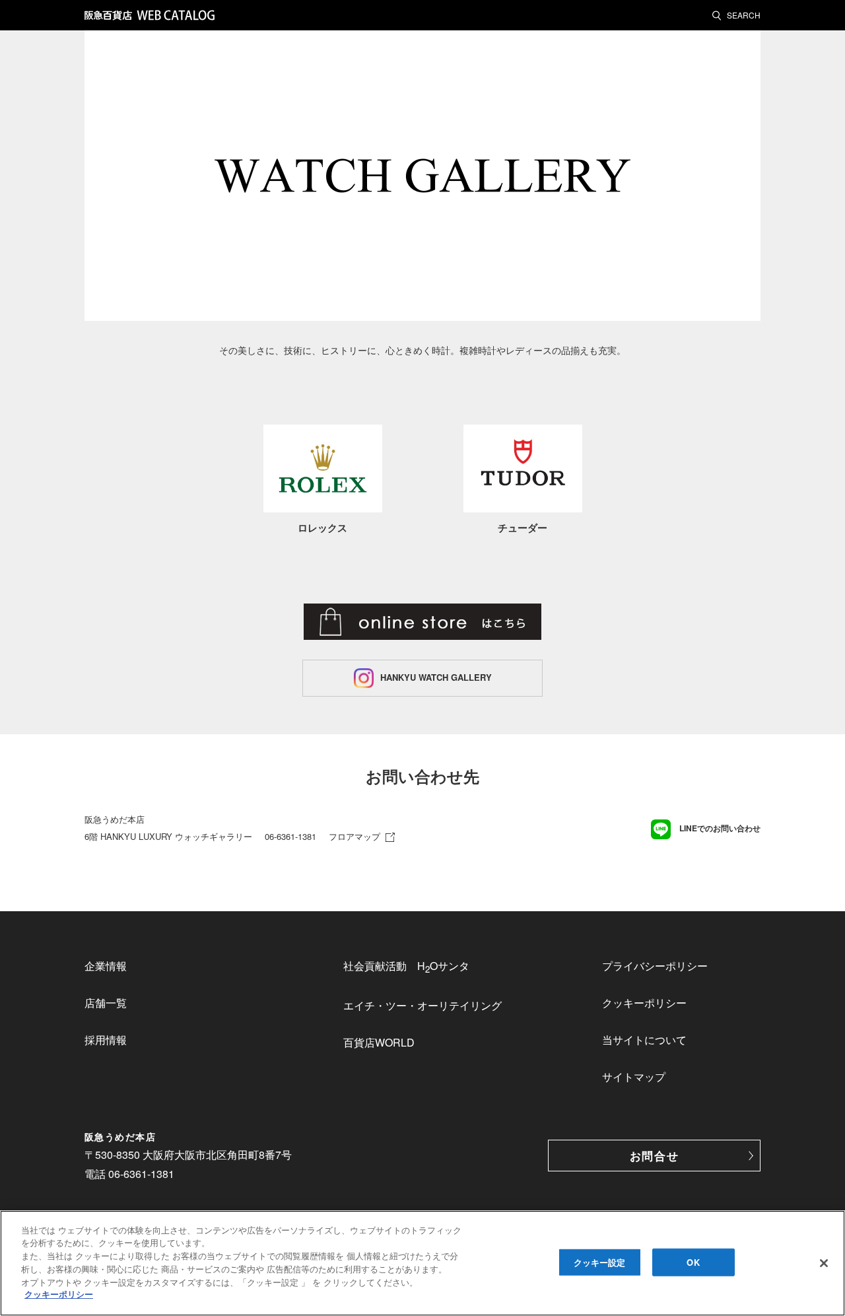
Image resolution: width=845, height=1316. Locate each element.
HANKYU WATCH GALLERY (436, 676)
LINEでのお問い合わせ (718, 828)
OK (693, 1262)
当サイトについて (644, 1039)
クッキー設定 (600, 1262)
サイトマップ (633, 1076)
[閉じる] (823, 1263)
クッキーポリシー (644, 1002)
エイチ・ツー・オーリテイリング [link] (422, 1005)
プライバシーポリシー (655, 965)
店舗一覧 (105, 1002)
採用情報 (105, 1039)
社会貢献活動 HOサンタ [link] (406, 966)
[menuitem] (163, 966)
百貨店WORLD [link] (379, 1042)
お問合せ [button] (654, 1155)
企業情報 (105, 965)
